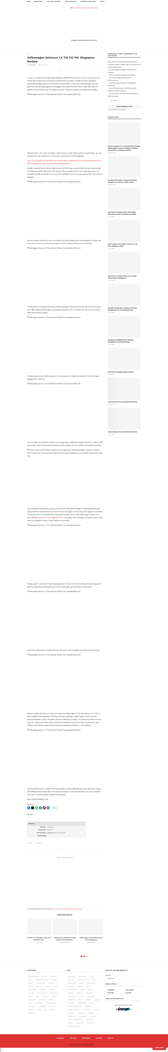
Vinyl (52, 1009)
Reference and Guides (88, 1)
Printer (54, 996)
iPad (80, 999)
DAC (89, 986)
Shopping (71, 1016)
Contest (80, 986)
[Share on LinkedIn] (68, 71)
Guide (80, 996)
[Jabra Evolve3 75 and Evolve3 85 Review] (124, 389)
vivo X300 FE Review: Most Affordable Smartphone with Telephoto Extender (122, 213)
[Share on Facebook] (62, 71)
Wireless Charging (73, 1026)
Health (30, 986)
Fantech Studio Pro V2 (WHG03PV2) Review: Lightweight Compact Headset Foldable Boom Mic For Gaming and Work (124, 148)
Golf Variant (59, 517)
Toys (39, 1009)
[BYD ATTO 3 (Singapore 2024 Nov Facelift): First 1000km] (39, 927)
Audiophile (72, 983)
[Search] (140, 1)
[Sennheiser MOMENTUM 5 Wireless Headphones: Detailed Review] (124, 327)
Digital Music (72, 989)
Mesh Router (82, 1003)
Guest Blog (71, 996)
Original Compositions (75, 1006)
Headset (51, 983)
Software (31, 1006)
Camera (53, 976)
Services (52, 999)
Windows (90, 1023)
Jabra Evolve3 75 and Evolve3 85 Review (122, 402)
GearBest (89, 993)
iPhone (88, 999)
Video (70, 1023)
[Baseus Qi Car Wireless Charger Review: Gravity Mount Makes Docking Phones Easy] (65, 927)
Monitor (43, 989)
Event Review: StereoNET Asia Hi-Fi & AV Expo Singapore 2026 (123, 245)
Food (30, 983)
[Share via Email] (69, 71)
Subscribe (159, 1048)
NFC (91, 1003)
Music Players (41, 993)
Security (42, 999)
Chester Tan (32, 65)
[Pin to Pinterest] (66, 71)
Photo (46, 996)
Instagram (71, 999)
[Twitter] (81, 44)
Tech (92, 1016)
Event (82, 989)
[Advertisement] (84, 24)
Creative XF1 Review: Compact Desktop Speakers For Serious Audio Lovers (122, 181)
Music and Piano (70, 1)
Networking (53, 993)
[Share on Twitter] (64, 71)
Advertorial (82, 976)
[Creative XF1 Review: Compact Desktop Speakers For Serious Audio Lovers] (124, 167)
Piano (96, 1009)
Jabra (96, 999)
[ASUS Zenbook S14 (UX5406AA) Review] (124, 419)
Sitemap (96, 1045)
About (102, 1)
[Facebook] (78, 44)
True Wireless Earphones (75, 1019)
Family (90, 989)
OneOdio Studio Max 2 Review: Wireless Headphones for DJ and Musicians (122, 309)
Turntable (89, 1019)
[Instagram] (84, 44)
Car (30, 980)
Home (39, 986)
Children (71, 986)
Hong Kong (90, 996)
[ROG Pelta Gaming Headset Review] (124, 359)
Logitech (71, 1003)
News (29, 1)
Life (55, 986)
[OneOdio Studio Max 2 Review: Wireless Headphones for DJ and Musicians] (124, 295)
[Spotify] (89, 44)
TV (45, 1009)
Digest (53, 980)
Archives (108, 975)
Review (30, 843)
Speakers (42, 1006)
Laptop (47, 986)
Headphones (38, 1)
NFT (38, 996)
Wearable (31, 1013)
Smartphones (51, 1003)
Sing (30, 1003)
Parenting (88, 1006)
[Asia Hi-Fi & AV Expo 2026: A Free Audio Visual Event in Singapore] (124, 263)
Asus (94, 980)
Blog (44, 976)
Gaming (80, 993)
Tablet (31, 1009)
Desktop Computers (41, 980)
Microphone (32, 989)
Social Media (82, 1016)
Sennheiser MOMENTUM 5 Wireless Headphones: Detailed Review (121, 341)
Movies (52, 989)
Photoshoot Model (74, 1009)
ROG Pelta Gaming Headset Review (120, 372)
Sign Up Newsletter (124, 106)
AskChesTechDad (33, 976)
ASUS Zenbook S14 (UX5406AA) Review (122, 432)
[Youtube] (86, 44)
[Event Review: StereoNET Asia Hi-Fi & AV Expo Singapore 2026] (124, 231)
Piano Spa (71, 1013)
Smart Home (39, 1003)
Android (71, 980)
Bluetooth (91, 983)
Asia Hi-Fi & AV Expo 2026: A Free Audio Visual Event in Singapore (122, 277)
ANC (91, 976)
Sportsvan (41, 517)
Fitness (70, 993)
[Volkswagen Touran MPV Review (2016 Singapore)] (91, 927)
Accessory (71, 976)
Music (31, 993)
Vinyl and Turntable (54, 1)
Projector (32, 999)
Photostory (87, 1009)
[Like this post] (60, 71)
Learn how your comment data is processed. (67, 909)
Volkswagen (38, 843)
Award (81, 983)
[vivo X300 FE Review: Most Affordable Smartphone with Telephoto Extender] (124, 199)
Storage (52, 1006)
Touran (48, 517)
